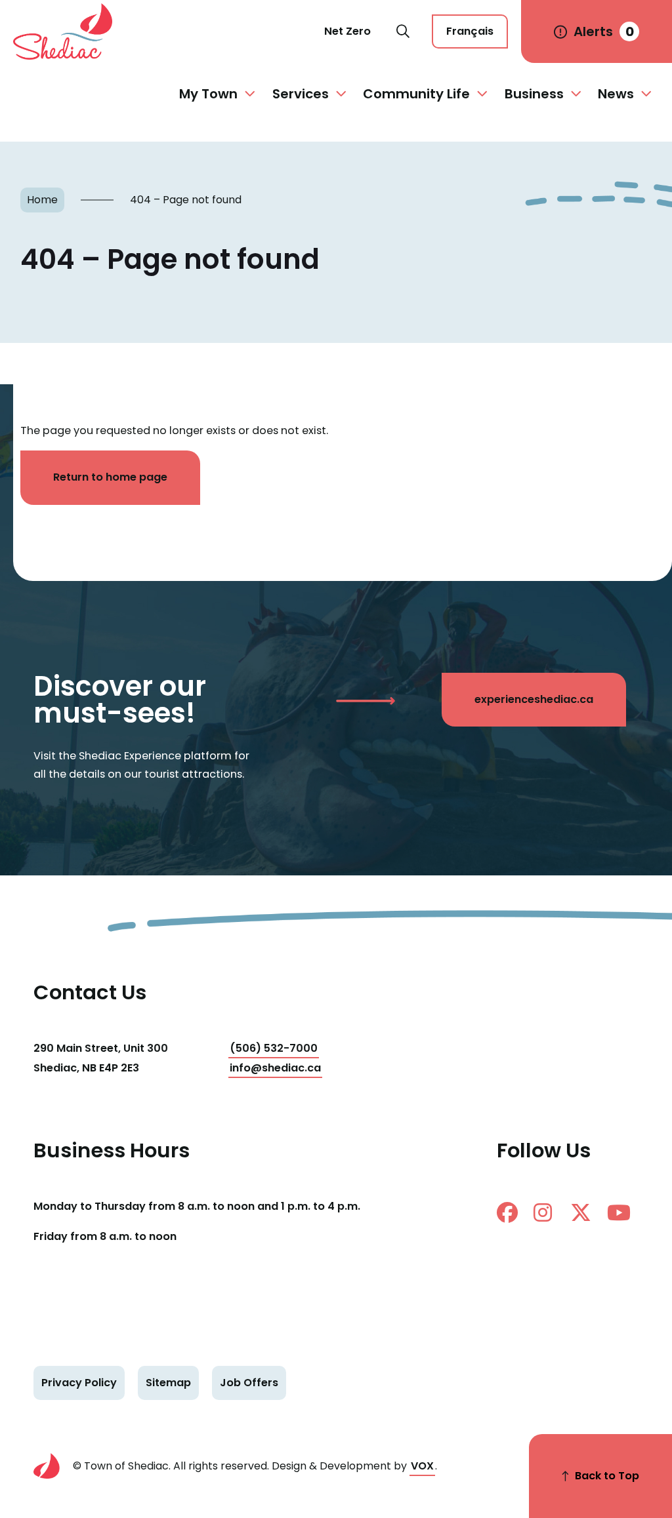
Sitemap (168, 1382)
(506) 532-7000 (274, 1048)
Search (403, 31)
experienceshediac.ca (533, 699)
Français (470, 31)
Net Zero (347, 31)
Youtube (623, 1212)
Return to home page (110, 477)
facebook (512, 1212)
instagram (549, 1212)
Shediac (68, 31)
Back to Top (607, 1475)
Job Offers (249, 1382)
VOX (422, 1465)
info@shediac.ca (275, 1067)
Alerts (604, 31)
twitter (586, 1212)
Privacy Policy (79, 1382)
